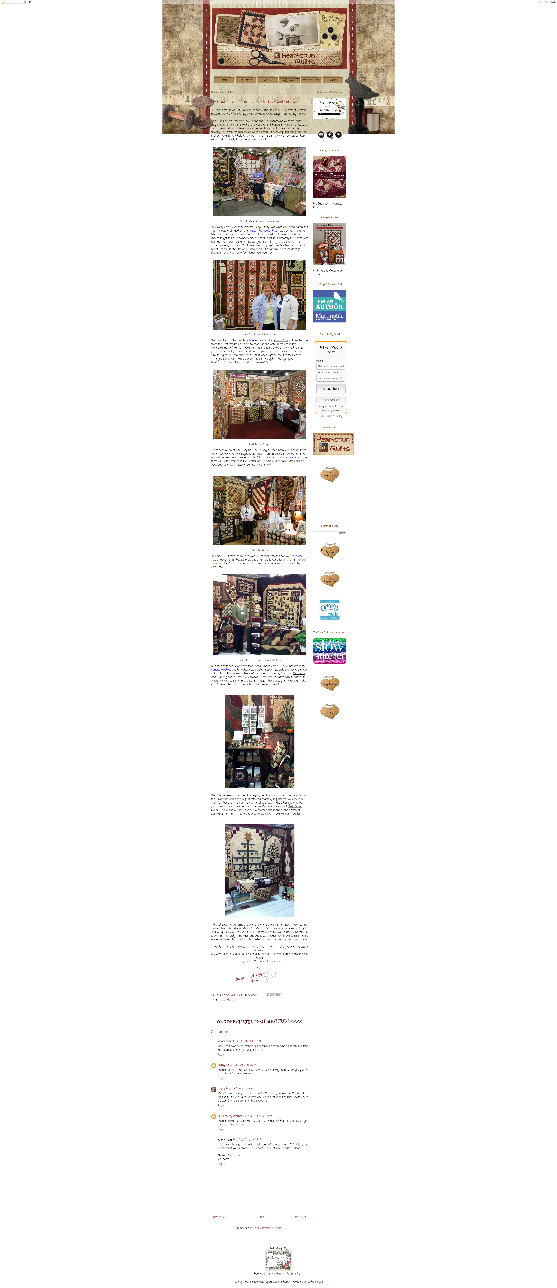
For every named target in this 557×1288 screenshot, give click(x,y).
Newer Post (220, 1217)
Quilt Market (227, 1000)
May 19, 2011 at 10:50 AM (248, 1041)
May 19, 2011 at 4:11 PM (239, 1089)
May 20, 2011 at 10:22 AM (248, 1140)
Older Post (299, 1217)
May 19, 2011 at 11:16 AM (242, 1065)
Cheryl (221, 1089)
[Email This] (268, 994)
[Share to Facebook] (276, 994)
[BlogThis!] (271, 994)
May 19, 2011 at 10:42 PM (257, 1116)
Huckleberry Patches (230, 1116)
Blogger (319, 1282)
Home (260, 1217)
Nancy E (222, 1065)
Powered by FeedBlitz (331, 410)
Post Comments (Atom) (268, 1228)
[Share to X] (273, 994)
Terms (329, 416)
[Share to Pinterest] (279, 994)
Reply (221, 1055)
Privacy (338, 416)
